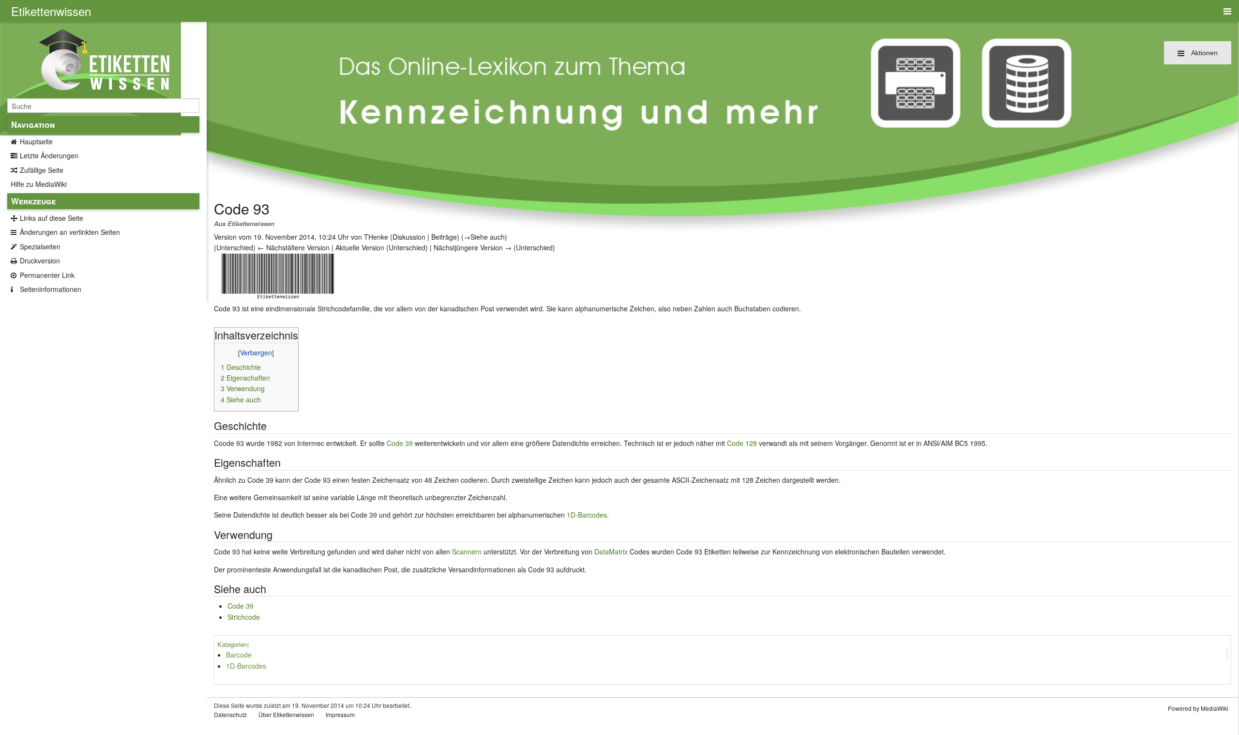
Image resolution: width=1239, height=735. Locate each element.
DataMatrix (611, 551)
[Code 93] (277, 275)
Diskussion (409, 237)
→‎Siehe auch (484, 237)
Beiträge (444, 237)
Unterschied (234, 247)
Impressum (340, 714)
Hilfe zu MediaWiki (39, 184)
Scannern (467, 551)
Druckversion (40, 260)
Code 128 (742, 443)
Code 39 (400, 443)
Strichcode (243, 617)
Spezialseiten (40, 246)
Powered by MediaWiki (1198, 708)
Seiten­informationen (50, 289)
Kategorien (232, 644)
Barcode (239, 654)
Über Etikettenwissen (286, 714)
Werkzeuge (33, 201)
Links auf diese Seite (51, 218)
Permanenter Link (47, 275)
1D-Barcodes (587, 515)
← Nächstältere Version (293, 247)
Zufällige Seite (41, 170)
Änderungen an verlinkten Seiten (70, 232)
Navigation (33, 124)
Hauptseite (36, 141)
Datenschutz (230, 714)
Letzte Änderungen (49, 155)
